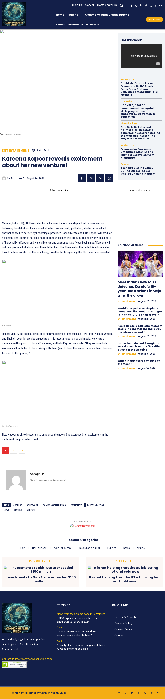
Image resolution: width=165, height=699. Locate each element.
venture (31, 510)
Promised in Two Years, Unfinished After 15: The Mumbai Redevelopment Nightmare (137, 153)
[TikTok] (146, 5)
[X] (150, 5)
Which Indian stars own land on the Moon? (139, 362)
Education (126, 101)
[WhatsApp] (155, 5)
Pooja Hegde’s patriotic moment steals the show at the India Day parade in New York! (140, 329)
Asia (59, 627)
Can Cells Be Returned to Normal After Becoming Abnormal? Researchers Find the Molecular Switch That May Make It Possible (140, 132)
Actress (17, 505)
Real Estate (127, 145)
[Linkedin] (141, 5)
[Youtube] (160, 5)
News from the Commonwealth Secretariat (81, 614)
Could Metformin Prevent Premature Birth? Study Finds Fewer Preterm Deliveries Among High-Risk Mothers (139, 89)
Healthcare (127, 80)
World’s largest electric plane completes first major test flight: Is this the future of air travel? (140, 311)
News (6, 510)
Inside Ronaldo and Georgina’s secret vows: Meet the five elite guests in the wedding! (139, 346)
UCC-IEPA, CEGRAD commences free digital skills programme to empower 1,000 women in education (138, 111)
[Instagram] (136, 5)
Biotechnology (129, 123)
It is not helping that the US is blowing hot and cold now (124, 579)
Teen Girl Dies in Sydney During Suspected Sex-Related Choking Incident (138, 170)
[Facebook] (131, 5)
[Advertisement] (75, 201)
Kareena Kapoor (95, 505)
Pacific (125, 164)
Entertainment (16, 150)
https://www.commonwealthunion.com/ (47, 479)
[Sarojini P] (4, 178)
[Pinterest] (100, 178)
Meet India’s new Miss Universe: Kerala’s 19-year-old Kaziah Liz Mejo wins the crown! (139, 289)
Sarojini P (17, 178)
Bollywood (33, 505)
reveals (18, 510)
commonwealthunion (54, 505)
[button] (121, 5)
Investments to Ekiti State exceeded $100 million (41, 579)
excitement (77, 505)
